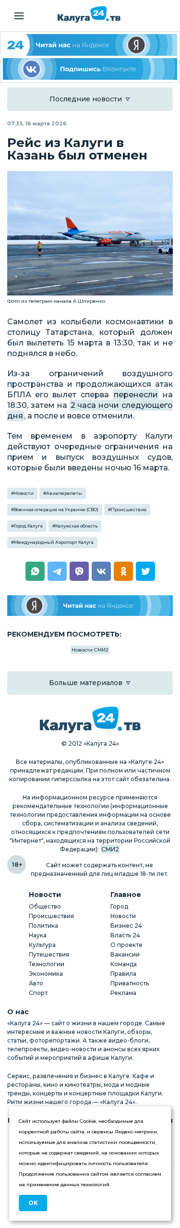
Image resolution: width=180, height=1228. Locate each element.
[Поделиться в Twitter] (145, 571)
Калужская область (76, 525)
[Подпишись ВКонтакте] (90, 69)
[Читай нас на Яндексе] (90, 605)
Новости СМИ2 (90, 650)
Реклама (123, 992)
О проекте (126, 944)
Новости (24, 493)
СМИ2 (110, 849)
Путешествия (49, 954)
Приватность (129, 983)
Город (119, 906)
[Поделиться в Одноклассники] (123, 571)
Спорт (38, 992)
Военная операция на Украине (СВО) (56, 509)
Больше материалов (85, 682)
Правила (123, 973)
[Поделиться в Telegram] (57, 571)
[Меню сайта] (19, 15)
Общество (45, 906)
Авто (36, 983)
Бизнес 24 (126, 925)
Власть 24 (125, 935)
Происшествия (128, 509)
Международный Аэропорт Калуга (54, 542)
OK (33, 1202)
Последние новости (85, 99)
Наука (38, 935)
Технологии (46, 964)
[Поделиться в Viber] (79, 571)
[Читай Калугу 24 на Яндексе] (90, 45)
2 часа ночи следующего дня (90, 410)
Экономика (46, 973)
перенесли (136, 394)
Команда (123, 964)
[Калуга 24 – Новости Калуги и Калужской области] (89, 14)
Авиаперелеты (64, 493)
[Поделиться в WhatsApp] (35, 571)
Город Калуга (28, 525)
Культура (42, 944)
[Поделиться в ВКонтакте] (101, 571)
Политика (43, 925)
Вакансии (125, 954)
